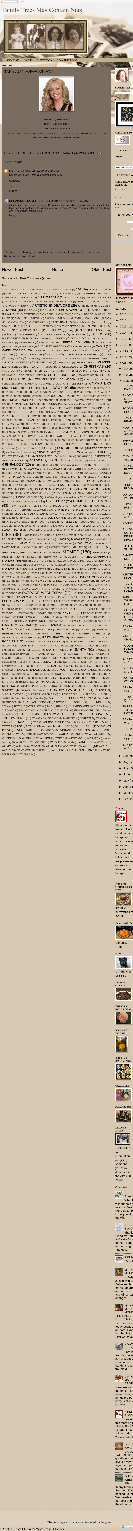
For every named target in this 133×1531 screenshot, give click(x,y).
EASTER (76, 420)
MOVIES (36, 572)
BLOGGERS (27, 334)
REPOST (101, 633)
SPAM (73, 673)
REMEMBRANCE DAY (15, 633)
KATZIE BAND (12, 522)
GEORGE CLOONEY (43, 465)
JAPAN (69, 514)
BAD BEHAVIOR (93, 314)
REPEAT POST (63, 633)
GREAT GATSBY (35, 473)
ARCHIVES (8, 306)
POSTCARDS (25, 613)
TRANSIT (7, 722)
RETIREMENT (77, 637)
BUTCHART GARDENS (52, 346)
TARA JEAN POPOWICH (78, 153)
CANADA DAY (98, 350)
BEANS (6, 326)
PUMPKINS (36, 621)
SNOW (21, 669)
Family (11, 432)
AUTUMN (58, 310)
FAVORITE (61, 436)
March (127, 792)
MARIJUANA (65, 543)
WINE (82, 742)
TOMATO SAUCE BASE (45, 718)
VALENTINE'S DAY (58, 726)
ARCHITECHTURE (98, 301)
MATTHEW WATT (58, 547)
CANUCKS (53, 354)
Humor (59, 501)
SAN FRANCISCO (57, 649)
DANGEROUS (28, 400)
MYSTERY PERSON (52, 576)
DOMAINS (36, 416)
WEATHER (100, 734)
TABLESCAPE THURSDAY (65, 698)
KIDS (53, 521)
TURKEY (94, 722)
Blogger (106, 1522)
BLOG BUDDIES (89, 330)
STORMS (73, 681)
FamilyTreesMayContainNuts (122, 189)
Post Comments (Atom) (35, 278)
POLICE (106, 605)
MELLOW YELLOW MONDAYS (38, 552)
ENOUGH (45, 424)
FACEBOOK (23, 428)
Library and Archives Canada (93, 530)
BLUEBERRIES (11, 338)
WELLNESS (93, 738)
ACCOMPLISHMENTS (59, 289)
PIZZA (88, 601)
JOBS (9, 518)
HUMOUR (103, 501)
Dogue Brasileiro (89, 412)
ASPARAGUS (101, 306)
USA (20, 726)
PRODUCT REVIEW (50, 617)
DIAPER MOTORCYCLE (77, 408)
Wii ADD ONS (37, 742)
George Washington (69, 465)
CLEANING (81, 371)
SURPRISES (89, 694)
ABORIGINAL (37, 289)
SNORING (7, 670)
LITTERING (73, 535)
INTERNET (64, 509)
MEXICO (61, 561)
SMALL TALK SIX (59, 665)
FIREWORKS (72, 440)
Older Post (101, 269)
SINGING (62, 662)
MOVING (52, 572)
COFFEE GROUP (59, 375)
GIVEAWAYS (32, 468)
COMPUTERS (100, 383)
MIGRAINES (86, 561)
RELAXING (85, 629)
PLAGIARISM (104, 601)
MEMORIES (100, 552)
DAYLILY (20, 404)
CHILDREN (33, 366)
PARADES (7, 597)
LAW (88, 525)
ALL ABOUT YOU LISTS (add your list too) (53, 293)
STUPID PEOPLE (31, 685)
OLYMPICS (8, 588)
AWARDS (76, 310)
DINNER (101, 408)
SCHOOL (56, 653)
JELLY (92, 514)
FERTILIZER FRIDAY (13, 440)
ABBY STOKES (18, 289)
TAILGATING (104, 698)
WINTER (21, 746)
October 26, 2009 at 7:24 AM (40, 170)
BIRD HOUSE (19, 330)
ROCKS (103, 641)
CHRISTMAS (94, 366)
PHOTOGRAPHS (93, 596)
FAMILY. (67, 431)
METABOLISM (71, 556)
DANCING (8, 400)
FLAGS (10, 444)
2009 (123, 363)
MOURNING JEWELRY (14, 572)
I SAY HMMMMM (67, 60)
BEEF (32, 326)
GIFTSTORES (104, 465)
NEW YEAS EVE (66, 580)
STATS (107, 677)
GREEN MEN (55, 473)
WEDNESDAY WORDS (36, 738)
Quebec (73, 621)
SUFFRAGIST (100, 686)
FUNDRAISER (44, 456)
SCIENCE (74, 653)
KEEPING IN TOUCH (35, 522)
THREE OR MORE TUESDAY (37, 714)
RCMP (54, 625)
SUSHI (103, 694)
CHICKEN (104, 362)
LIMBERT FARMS (32, 535)
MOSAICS (28, 568)
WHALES (21, 742)
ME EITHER (96, 547)
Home (57, 269)
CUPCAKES (58, 396)
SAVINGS (25, 654)
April (126, 786)
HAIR (74, 476)
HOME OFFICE (30, 493)
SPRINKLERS (39, 678)
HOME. (46, 493)
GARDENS (57, 460)
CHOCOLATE (70, 366)
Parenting (22, 597)
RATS (43, 625)
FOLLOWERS (72, 444)
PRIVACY (7, 617)
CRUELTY (41, 396)
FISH (108, 440)
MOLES (18, 564)
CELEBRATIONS (50, 358)
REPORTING (84, 633)
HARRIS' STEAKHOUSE (15, 485)
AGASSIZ (106, 289)
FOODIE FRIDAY (70, 448)
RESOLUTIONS (28, 637)
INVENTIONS (84, 509)
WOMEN (51, 746)
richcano (77, 1522)
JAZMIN (81, 514)
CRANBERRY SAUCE (96, 392)
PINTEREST (73, 601)
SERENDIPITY (53, 658)
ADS (79, 289)
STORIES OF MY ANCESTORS (42, 681)
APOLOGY (11, 301)
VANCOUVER (83, 726)
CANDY (22, 354)
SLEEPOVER (38, 666)
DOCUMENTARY (50, 412)
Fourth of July (13, 452)
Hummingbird (41, 501)
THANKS (60, 706)
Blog (70, 330)
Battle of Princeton (82, 322)
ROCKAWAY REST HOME (80, 641)
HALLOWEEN (33, 480)
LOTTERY (101, 535)
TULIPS (81, 722)
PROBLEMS (24, 617)
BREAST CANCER (49, 342)
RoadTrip (29, 641)
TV (106, 722)
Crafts (75, 392)
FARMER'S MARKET (94, 432)
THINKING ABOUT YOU (86, 710)
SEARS (21, 658)
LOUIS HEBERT (12, 539)
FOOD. (47, 448)
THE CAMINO (101, 706)
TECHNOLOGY (98, 702)
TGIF (49, 706)
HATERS (37, 485)
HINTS (103, 484)
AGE (8, 293)
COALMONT (8, 375)
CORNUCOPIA (28, 392)
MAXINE (78, 547)
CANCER (7, 354)
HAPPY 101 (101, 481)
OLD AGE (83, 584)
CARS (107, 354)
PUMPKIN (19, 621)
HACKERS (49, 477)
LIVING (87, 535)
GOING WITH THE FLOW (80, 469)
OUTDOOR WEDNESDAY (42, 593)
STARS (80, 678)
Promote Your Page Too (121, 197)
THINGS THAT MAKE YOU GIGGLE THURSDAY (44, 710)
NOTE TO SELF (48, 584)
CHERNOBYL (64, 362)
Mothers (42, 569)
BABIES (96, 310)
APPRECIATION (64, 301)
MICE (73, 561)
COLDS (102, 375)
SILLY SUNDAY (41, 661)
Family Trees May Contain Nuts (42, 9)
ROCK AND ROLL (50, 641)
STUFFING (8, 685)
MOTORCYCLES (99, 569)
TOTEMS (85, 718)
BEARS (18, 326)
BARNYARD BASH (37, 322)
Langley (45, 526)
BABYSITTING (28, 314)
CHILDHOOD (15, 367)
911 (4, 289)
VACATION (34, 726)
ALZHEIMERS (9, 297)
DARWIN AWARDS (85, 400)
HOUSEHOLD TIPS (27, 497)
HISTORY (8, 489)
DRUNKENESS (10, 420)
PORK (68, 608)
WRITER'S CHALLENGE (68, 750)
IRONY (5, 514)
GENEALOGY (13, 464)
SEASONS (34, 658)
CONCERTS (16, 388)
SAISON (6, 650)
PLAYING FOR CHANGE (44, 605)
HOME (28, 60)
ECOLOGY (91, 420)
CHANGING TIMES (97, 358)
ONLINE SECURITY (32, 588)
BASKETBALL (59, 322)
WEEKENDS (75, 738)
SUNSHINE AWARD (12, 694)
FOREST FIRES (101, 448)
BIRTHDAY (54, 330)
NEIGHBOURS (103, 576)
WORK (87, 746)
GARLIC (79, 460)
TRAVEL (22, 722)
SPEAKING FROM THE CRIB (28, 200)
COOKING (60, 388)
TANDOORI (11, 702)
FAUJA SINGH (44, 436)
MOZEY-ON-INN (72, 572)
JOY (88, 518)
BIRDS (36, 330)
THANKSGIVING (79, 706)
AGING (20, 293)
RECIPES (9, 629)
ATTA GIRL (9, 310)
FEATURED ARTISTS (82, 436)
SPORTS (7, 677)
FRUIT (102, 452)
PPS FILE (68, 612)
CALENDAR (39, 350)
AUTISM (44, 310)
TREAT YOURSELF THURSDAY (52, 722)
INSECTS (58, 505)
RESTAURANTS (53, 637)
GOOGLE (103, 469)
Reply (13, 190)
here (71, 138)
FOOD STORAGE (28, 448)
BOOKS (60, 338)
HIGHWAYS (88, 485)
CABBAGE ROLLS (81, 346)
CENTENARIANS (73, 358)
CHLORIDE (51, 367)
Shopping (99, 657)
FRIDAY (28, 452)
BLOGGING (78, 334)
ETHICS (74, 424)
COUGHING (46, 392)
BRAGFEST (8, 342)
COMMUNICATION (24, 383)
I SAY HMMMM (18, 506)
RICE (104, 637)
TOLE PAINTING (13, 718)
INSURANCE (100, 506)
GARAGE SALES (12, 460)
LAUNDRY (74, 525)
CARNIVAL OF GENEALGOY (82, 354)
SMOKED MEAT (83, 666)
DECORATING (54, 404)
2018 (123, 314)
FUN (28, 456)
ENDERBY (30, 424)
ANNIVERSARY (48, 297)
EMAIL (107, 420)
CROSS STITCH (22, 396)
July (126, 768)
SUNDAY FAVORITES (67, 690)
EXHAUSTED (90, 424)
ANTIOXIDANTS (72, 297)
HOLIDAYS (40, 489)
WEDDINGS (9, 738)
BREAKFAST (26, 342)
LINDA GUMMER (54, 535)
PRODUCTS (74, 617)
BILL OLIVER (89, 326)
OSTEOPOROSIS (98, 588)
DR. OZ (52, 416)
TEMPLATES (36, 706)
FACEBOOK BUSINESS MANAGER (54, 428)
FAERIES (83, 428)
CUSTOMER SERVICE (95, 396)
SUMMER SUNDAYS (32, 690)
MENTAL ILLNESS (25, 556)
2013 (123, 338)
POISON (93, 605)
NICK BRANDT (10, 584)
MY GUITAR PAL (28, 576)
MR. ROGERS (92, 572)
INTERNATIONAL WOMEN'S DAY (35, 510)
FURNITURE (83, 456)
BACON (76, 314)
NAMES (70, 576)
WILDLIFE (56, 742)
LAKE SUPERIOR (27, 526)
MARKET (82, 543)
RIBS (93, 637)
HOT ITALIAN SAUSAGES (85, 493)
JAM (42, 513)
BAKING (49, 318)
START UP (93, 678)
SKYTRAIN (8, 666)
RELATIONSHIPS (66, 629)
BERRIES (47, 326)
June (127, 774)
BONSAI (46, 338)
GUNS (36, 477)
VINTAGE (66, 730)
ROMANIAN (8, 645)
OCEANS (67, 584)
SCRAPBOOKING (96, 653)
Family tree (50, 432)
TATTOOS (61, 702)
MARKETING (100, 543)
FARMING (7, 436)
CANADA (78, 350)
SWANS (6, 698)
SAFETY (103, 645)
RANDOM (9, 625)
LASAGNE (58, 526)
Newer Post (12, 269)
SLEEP (22, 665)
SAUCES (101, 649)
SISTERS (77, 661)
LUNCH (61, 539)
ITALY (31, 513)
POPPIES (54, 609)
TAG (90, 698)
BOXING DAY (78, 338)
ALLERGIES (88, 293)
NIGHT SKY (28, 584)
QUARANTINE (56, 621)
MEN (5, 556)
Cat (8, 358)
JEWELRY (105, 514)
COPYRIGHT (9, 392)
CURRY (75, 396)
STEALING (12, 682)
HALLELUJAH (13, 481)
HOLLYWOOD (59, 489)
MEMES (70, 551)
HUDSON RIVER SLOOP (15, 501)
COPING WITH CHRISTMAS (92, 388)
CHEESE (23, 362)
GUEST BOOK (44, 60)
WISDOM (36, 746)
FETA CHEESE (36, 440)
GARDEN (35, 460)
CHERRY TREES (85, 362)
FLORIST (25, 444)
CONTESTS (37, 387)
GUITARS (22, 476)
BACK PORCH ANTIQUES (54, 314)
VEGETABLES (27, 730)
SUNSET (101, 690)
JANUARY (55, 514)
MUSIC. (10, 576)
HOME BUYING (10, 493)
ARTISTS (83, 305)
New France (26, 581)
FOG (56, 444)
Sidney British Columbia (14, 662)
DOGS (68, 411)
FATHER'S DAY (25, 436)
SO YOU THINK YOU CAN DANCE (38, 153)
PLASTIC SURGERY (16, 605)
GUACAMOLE (91, 473)
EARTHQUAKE (59, 420)
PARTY (37, 597)
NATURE (85, 576)
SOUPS (59, 673)
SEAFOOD (7, 658)
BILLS (103, 326)
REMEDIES (102, 629)
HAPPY (86, 480)
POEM (81, 605)
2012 (123, 345)
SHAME (84, 658)
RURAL (14, 170)
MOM (29, 564)
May (126, 780)
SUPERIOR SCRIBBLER (41, 694)
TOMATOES (69, 718)
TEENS (6, 706)
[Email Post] (100, 153)
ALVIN (104, 293)
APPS (80, 301)
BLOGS (97, 334)
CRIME (5, 396)
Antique (90, 297)
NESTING (10, 581)
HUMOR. (80, 501)
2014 (123, 332)
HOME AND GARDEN (87, 489)
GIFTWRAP (12, 468)
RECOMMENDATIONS (38, 629)
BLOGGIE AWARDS (53, 334)
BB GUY (101, 322)
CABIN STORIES (13, 350)
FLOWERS (41, 443)
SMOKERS (102, 666)
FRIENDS (67, 452)
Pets (75, 597)
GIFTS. (87, 464)
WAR (29, 734)
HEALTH (53, 484)
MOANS (6, 564)
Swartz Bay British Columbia (29, 698)
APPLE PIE (27, 301)
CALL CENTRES (59, 350)
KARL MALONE (103, 518)
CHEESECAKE (43, 362)
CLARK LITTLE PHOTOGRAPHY (48, 370)
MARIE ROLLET (44, 543)
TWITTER (7, 726)
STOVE (89, 682)
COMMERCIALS (69, 379)
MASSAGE (27, 547)
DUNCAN (28, 420)
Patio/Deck (63, 597)
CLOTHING (99, 370)
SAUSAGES (8, 654)
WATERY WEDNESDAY (73, 734)
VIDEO (50, 730)
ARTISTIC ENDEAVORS (51, 305)
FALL (107, 427)
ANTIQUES (104, 297)
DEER (95, 404)
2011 (123, 351)
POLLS (10, 609)
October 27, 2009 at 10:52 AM (69, 200)
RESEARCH (8, 637)
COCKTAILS (25, 375)
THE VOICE (8, 710)
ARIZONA (23, 306)
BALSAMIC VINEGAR (69, 318)
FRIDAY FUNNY (46, 452)
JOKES (40, 518)
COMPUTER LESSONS (69, 383)
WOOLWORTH (70, 746)
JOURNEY (76, 518)
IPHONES (102, 510)
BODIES (31, 338)
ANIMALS (27, 297)
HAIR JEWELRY (90, 477)
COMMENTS (43, 379)
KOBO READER (87, 522)
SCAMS (40, 653)
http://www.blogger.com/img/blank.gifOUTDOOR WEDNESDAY (76, 497)
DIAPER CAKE (48, 408)
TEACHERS (77, 702)
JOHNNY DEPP (24, 518)
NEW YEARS (44, 580)
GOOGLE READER (12, 473)
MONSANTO (76, 564)
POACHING (67, 605)
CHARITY (8, 362)
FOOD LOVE (92, 444)
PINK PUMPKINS (54, 601)
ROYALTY (79, 645)
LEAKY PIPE (10, 529)
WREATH (41, 750)
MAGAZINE (78, 539)
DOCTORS (29, 411)
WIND (71, 742)
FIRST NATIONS (92, 440)
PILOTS (35, 601)
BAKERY (36, 318)
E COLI (43, 420)
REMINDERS (42, 633)
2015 (123, 326)
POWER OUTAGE (47, 613)
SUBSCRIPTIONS (59, 685)
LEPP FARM (66, 530)
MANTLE (25, 543)
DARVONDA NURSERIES (56, 400)
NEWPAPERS (88, 581)
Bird (4, 330)
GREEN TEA (72, 473)
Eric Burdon (60, 424)
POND (40, 609)
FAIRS (96, 428)
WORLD (103, 746)
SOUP (47, 674)
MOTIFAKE (80, 569)
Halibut (107, 476)
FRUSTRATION (11, 456)
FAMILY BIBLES (30, 432)
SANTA (80, 649)
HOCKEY (23, 489)
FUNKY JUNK (65, 456)
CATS (18, 358)
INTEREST (7, 510)
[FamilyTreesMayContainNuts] (116, 193)
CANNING (36, 354)
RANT (30, 625)
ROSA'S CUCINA (47, 645)
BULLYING (11, 346)
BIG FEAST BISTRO (67, 326)
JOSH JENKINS (57, 517)
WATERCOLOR (45, 734)
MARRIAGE (9, 547)
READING (68, 625)
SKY (105, 662)
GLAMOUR (55, 468)
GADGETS (100, 456)
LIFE (7, 534)
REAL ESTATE (86, 625)
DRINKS (84, 416)
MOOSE (91, 564)
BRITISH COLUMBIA (77, 342)
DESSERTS (25, 408)
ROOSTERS (26, 645)
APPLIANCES (44, 301)
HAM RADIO (52, 481)
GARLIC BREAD (98, 460)
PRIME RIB (101, 613)
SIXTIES (93, 662)
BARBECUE (92, 318)
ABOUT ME (13, 60)
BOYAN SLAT (100, 338)
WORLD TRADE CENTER (16, 750)
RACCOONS (90, 621)
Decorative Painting (77, 404)
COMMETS (90, 379)
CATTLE (32, 358)
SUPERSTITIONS (68, 694)
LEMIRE (51, 530)
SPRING (22, 677)
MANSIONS (8, 543)
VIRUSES (84, 730)
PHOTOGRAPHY (13, 600)
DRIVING (100, 416)
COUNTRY (62, 392)
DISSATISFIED (10, 412)
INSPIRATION (79, 505)
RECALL (103, 625)
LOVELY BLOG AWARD (39, 539)
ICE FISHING (40, 506)
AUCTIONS (30, 310)
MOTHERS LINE (60, 568)
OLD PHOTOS (100, 584)
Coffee (39, 375)
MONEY (41, 564)
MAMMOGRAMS (99, 539)
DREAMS (67, 416)
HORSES (61, 493)
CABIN (100, 346)
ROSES (65, 645)
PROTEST (91, 617)
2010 (123, 357)
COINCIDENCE (86, 375)
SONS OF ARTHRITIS (27, 674)
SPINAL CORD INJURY (94, 674)
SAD (91, 645)
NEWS (103, 580)
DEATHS (35, 404)
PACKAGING (85, 593)
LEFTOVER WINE (32, 530)
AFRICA (93, 289)
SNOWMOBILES (40, 669)
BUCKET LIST (103, 342)
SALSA (35, 649)
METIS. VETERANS (42, 561)
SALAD (21, 649)
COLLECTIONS (14, 379)
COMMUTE (45, 383)
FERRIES (103, 436)
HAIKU (63, 476)
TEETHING (19, 706)
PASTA (50, 597)
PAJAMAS (102, 593)
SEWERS (71, 658)
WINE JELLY (100, 742)
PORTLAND (88, 609)
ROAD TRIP (10, 641)
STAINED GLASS (61, 677)
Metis (24, 561)
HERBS (71, 484)
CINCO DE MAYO (12, 371)
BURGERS (27, 346)
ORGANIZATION (74, 588)
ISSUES (18, 513)
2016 (123, 320)
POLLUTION (25, 609)
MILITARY (102, 561)
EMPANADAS (13, 424)
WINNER (6, 746)
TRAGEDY (101, 718)
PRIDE (86, 613)
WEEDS (59, 738)
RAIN (104, 621)
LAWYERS (102, 526)
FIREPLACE (54, 440)
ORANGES (54, 588)
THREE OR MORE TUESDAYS (83, 714)
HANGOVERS (70, 481)
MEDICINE (8, 552)
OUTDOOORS (9, 593)
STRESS (102, 682)
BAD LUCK (21, 318)
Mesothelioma (50, 556)
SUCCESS (81, 686)
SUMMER (8, 690)
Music (107, 572)
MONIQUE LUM (58, 564)
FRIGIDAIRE (87, 452)
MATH (41, 547)
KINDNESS (67, 521)
